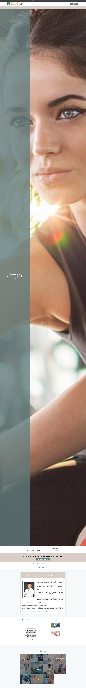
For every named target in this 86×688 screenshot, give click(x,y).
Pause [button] (22, 550)
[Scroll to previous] (21, 550)
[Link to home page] (13, 4)
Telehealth (36, 0)
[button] (74, 4)
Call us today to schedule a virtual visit (49, 0)
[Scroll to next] (65, 550)
